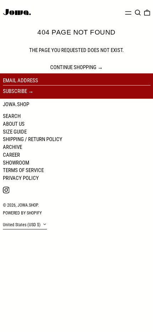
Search (12, 116)
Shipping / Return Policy (32, 139)
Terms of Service (23, 170)
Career (11, 155)
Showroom (16, 163)
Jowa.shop (16, 104)
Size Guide (15, 132)
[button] (137, 13)
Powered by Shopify (22, 213)
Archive (12, 147)
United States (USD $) (22, 225)
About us (14, 124)
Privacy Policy (21, 178)
